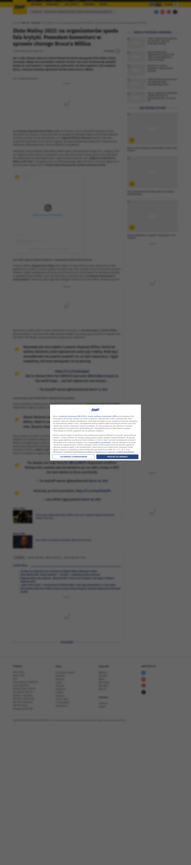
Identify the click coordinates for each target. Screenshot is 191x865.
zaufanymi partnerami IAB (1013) (73, 416)
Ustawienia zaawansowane (73, 457)
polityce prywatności (102, 442)
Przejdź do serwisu (117, 457)
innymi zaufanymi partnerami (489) (102, 416)
